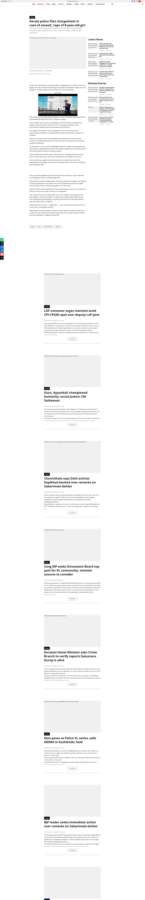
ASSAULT (58, 227)
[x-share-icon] (2, 244)
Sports (83, 4)
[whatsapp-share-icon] (2, 240)
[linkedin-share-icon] (2, 251)
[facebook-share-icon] (2, 248)
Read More (72, 339)
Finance (61, 4)
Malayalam (40, 4)
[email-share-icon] (2, 255)
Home (33, 4)
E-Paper (48, 4)
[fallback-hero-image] (93, 46)
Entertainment (100, 4)
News (54, 4)
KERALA (33, 227)
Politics (76, 4)
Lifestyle (68, 4)
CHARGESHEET (48, 227)
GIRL (39, 227)
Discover (90, 4)
